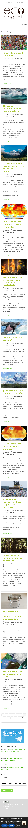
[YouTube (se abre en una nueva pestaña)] (16, 2)
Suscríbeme (7, 790)
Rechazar (11, 825)
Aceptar (4, 825)
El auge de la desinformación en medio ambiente (12, 108)
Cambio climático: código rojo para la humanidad (12, 224)
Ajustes (18, 825)
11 (8, 718)
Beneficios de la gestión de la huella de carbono (13, 558)
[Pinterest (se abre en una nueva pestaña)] (11, 2)
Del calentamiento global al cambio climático (12, 446)
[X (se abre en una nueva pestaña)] (6, 2)
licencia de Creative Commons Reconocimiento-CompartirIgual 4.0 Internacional (13, 806)
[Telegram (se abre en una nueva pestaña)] (22, 2)
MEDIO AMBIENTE (17, 58)
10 (5, 718)
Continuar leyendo (7, 83)
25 (19, 718)
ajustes (13, 822)
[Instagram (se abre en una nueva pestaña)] (14, 2)
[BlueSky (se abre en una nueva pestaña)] (19, 2)
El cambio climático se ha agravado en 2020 (12, 674)
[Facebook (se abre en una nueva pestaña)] (9, 2)
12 (12, 718)
